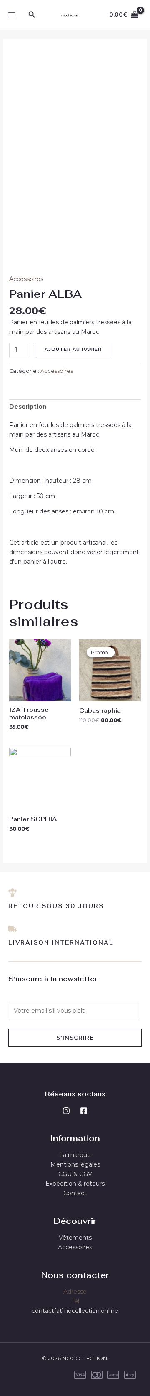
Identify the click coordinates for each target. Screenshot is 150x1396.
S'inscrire (75, 1037)
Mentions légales (75, 1164)
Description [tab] (28, 406)
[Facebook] (84, 1111)
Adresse (75, 1291)
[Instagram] (66, 1111)
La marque (75, 1155)
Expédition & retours (75, 1183)
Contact (75, 1193)
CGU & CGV (75, 1174)
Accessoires (26, 279)
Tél (75, 1301)
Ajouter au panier (73, 349)
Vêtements (75, 1237)
